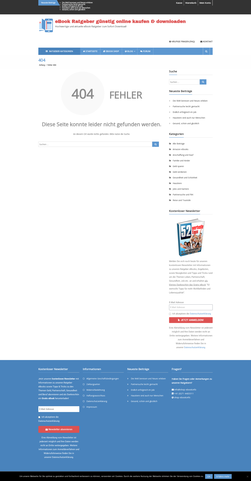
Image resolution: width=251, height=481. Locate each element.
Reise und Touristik (182, 200)
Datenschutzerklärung (200, 313)
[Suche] (155, 144)
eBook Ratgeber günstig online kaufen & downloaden (120, 21)
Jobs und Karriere (181, 188)
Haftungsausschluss (95, 395)
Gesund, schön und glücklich (73, 9)
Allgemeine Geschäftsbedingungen (102, 378)
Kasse (179, 2)
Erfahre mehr (223, 476)
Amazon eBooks (180, 149)
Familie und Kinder (181, 160)
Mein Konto (205, 2)
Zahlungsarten (93, 384)
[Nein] (247, 476)
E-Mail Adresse (176, 302)
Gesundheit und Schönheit (185, 177)
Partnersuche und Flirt (183, 194)
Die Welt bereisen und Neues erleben (77, 2)
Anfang (42, 65)
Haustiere (177, 183)
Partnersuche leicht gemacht (73, 4)
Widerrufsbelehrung (95, 389)
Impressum (91, 406)
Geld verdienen (180, 171)
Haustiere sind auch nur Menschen (76, 8)
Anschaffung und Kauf (183, 155)
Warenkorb (190, 2)
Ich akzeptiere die (191, 313)
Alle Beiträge (179, 143)
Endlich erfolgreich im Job (72, 6)
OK (208, 476)
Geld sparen (178, 166)
